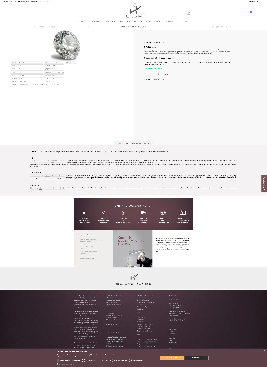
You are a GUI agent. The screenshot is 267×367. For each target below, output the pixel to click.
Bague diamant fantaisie (113, 305)
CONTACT (172, 295)
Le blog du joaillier (112, 324)
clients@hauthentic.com (29, 2)
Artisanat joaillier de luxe (86, 244)
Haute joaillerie (113, 332)
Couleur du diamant (143, 327)
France (171, 345)
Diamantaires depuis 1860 (86, 242)
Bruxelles (172, 338)
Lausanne (172, 334)
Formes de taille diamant (145, 324)
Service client (173, 329)
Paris (170, 340)
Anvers (129, 284)
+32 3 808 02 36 (174, 315)
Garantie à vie (83, 254)
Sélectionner (162, 74)
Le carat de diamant (143, 329)
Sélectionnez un (133, 27)
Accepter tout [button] (171, 358)
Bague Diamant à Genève (145, 331)
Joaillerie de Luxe (111, 320)
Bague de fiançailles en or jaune (147, 342)
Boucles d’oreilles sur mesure (115, 342)
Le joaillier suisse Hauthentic (146, 302)
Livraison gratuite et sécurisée (87, 256)
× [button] (264, 351)
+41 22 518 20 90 (11, 2)
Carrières (140, 309)
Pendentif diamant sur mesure (115, 344)
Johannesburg (143, 284)
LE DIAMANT (142, 317)
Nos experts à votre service (87, 259)
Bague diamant (110, 335)
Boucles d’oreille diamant (114, 315)
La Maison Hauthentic (146, 295)
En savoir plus (79, 357)
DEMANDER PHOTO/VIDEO (154, 80)
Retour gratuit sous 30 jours (87, 247)
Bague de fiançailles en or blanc (147, 339)
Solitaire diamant (111, 298)
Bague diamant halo (112, 302)
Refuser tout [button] (197, 358)
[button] (106, 364)
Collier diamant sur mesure (114, 346)
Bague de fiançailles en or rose (147, 346)
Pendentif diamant (111, 317)
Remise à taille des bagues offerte (88, 251)
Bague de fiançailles (115, 295)
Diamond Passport (143, 300)
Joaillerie (110, 313)
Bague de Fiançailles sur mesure (116, 337)
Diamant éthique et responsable (88, 239)
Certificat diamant (142, 322)
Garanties (140, 305)
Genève (119, 284)
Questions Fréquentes (144, 307)
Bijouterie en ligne (111, 322)
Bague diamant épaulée (113, 300)
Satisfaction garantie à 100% (86, 249)
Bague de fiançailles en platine (146, 344)
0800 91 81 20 (173, 321)
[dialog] (133, 358)
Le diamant (140, 320)
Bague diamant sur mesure (114, 339)
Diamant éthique (142, 298)
